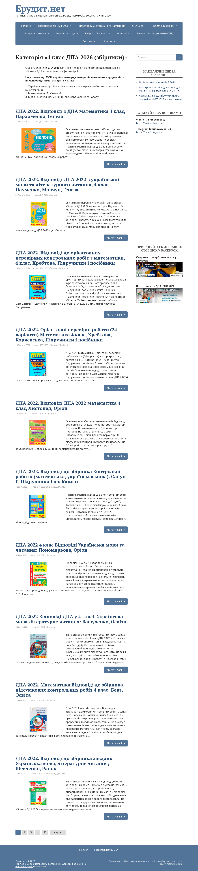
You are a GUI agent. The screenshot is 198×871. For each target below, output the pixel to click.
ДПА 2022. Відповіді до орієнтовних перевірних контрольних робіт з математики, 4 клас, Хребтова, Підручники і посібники (70, 258)
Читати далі (114, 164)
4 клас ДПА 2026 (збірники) (45, 121)
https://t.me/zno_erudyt (150, 132)
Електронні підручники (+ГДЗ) (154, 33)
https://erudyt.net (24, 866)
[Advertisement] (159, 189)
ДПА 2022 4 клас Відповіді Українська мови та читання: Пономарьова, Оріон (70, 547)
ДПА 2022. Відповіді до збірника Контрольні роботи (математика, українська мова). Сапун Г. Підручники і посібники (70, 476)
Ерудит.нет (40, 8)
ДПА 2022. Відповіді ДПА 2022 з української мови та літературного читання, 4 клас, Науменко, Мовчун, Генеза (67, 184)
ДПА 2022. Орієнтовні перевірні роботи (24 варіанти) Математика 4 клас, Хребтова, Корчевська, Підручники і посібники (66, 334)
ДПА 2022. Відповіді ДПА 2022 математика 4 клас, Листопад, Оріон (68, 405)
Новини (122, 33)
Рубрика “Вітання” (96, 33)
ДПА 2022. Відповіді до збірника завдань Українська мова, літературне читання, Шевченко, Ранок (63, 763)
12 (45, 832)
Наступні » (58, 832)
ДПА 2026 (137, 25)
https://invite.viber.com (149, 123)
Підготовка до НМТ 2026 (53, 25)
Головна (26, 25)
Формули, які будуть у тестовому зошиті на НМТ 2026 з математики (160, 97)
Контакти (109, 41)
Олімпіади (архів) (163, 25)
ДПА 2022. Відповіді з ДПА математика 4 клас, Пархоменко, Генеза (70, 113)
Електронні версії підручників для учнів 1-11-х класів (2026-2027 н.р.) (159, 89)
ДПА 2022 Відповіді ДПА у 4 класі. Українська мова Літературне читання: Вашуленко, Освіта (70, 619)
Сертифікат (90, 41)
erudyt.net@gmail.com (171, 863)
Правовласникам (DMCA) (106, 849)
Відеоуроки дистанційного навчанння (101, 25)
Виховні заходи (65, 33)
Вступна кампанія (35, 33)
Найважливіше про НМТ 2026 (157, 82)
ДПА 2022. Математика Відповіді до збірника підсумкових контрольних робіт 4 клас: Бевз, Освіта (69, 690)
